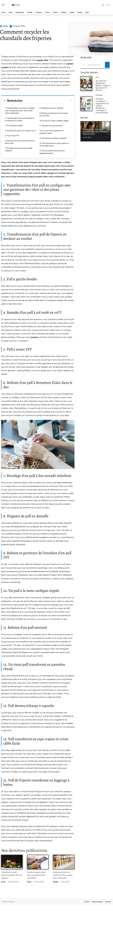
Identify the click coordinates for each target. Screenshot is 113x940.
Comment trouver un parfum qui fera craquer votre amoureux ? (63, 875)
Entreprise (99, 95)
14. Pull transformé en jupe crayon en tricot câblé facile (54, 144)
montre (34, 337)
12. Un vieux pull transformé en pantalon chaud (52, 132)
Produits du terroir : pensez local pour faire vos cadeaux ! (12, 875)
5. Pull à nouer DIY (12, 136)
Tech (29, 882)
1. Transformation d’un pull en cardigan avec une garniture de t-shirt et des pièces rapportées (20, 110)
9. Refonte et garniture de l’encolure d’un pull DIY (54, 114)
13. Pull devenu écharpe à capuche (53, 138)
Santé (55, 882)
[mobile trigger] (4, 5)
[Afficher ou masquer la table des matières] (47, 100)
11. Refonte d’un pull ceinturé (51, 126)
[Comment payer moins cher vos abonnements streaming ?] (37, 862)
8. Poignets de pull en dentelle (51, 108)
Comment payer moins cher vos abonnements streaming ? (36, 875)
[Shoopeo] (16, 5)
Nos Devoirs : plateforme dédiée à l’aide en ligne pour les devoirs (103, 85)
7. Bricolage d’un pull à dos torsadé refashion (18, 149)
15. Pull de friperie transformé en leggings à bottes (52, 152)
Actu (3, 882)
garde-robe (42, 60)
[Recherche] (103, 5)
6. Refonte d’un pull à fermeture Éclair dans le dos (20, 142)
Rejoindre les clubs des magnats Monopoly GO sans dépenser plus (95, 131)
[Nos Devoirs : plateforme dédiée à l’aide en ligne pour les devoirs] (86, 84)
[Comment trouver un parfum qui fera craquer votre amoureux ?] (63, 862)
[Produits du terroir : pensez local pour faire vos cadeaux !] (12, 862)
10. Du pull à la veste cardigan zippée (54, 121)
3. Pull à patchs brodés (13, 125)
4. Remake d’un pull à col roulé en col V (20, 131)
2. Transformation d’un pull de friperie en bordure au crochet (19, 119)
